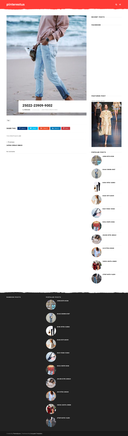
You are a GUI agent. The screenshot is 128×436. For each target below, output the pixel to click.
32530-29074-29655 (109, 261)
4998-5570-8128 (108, 156)
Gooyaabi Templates (36, 433)
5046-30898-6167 (108, 169)
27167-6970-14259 (108, 274)
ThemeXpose (17, 433)
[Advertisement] (46, 191)
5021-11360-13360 (108, 209)
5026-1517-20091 (108, 195)
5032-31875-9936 (108, 222)
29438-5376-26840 (109, 235)
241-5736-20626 (108, 248)
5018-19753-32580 (108, 182)
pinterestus (15, 4)
